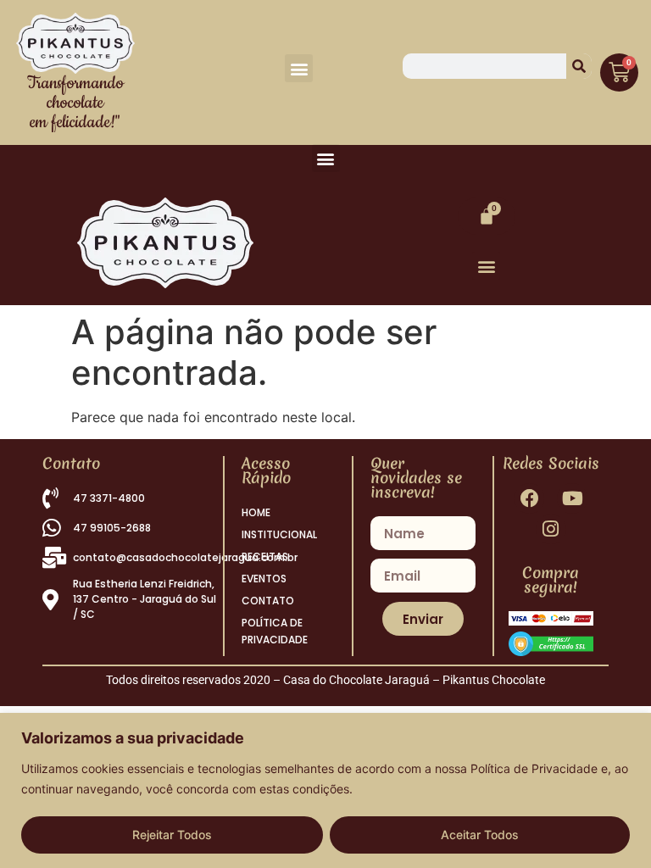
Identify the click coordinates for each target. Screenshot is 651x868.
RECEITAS (265, 556)
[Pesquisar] (579, 66)
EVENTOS (264, 578)
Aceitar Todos (480, 834)
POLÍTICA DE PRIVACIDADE (275, 631)
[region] (325, 790)
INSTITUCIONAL (279, 534)
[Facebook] (529, 498)
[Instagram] (550, 529)
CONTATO (268, 600)
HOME (256, 512)
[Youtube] (572, 498)
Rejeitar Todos (172, 834)
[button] (299, 68)
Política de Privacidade (534, 768)
